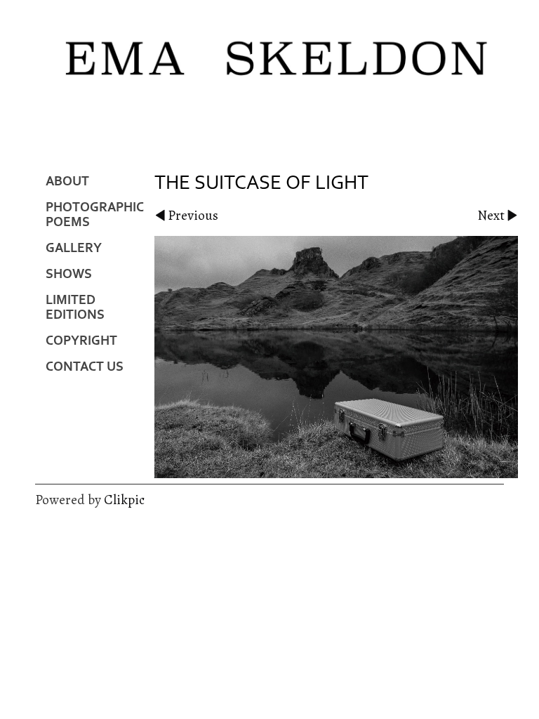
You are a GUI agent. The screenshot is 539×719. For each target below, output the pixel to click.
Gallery (74, 248)
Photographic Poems (95, 215)
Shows (69, 274)
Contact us (85, 367)
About (67, 181)
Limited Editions (75, 307)
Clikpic (124, 499)
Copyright (81, 341)
